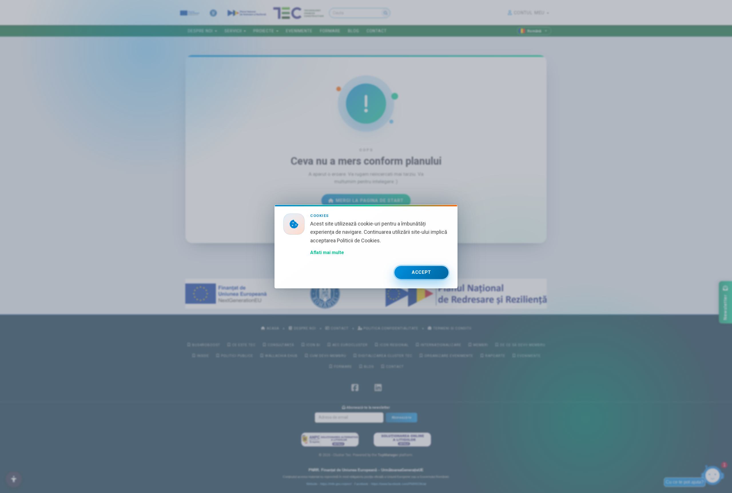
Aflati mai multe (327, 252)
